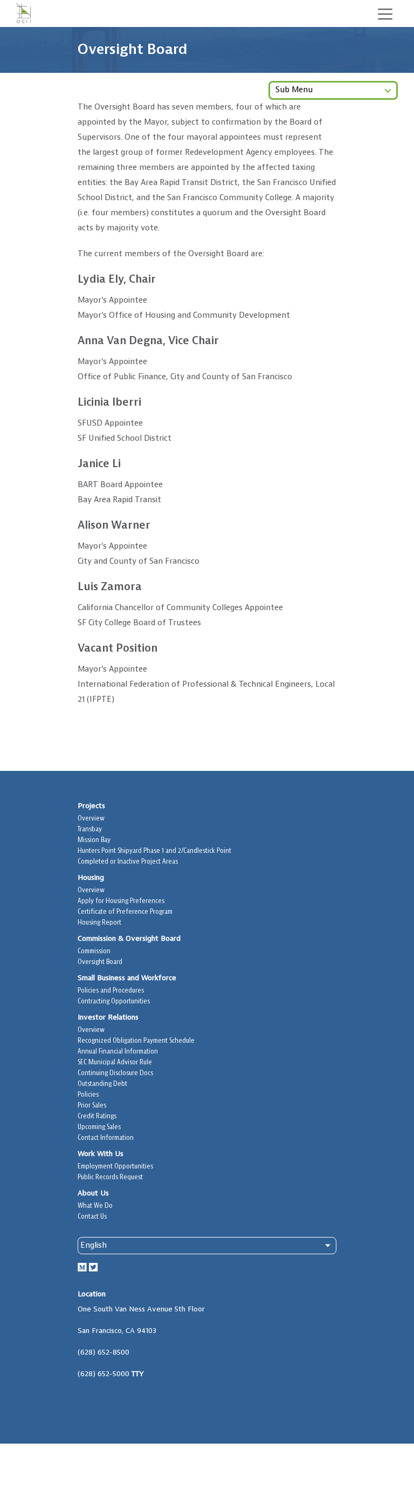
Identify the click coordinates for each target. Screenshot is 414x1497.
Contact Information (106, 1137)
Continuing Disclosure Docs (115, 1073)
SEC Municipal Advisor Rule (115, 1062)
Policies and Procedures (111, 990)
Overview (91, 818)
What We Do (95, 1205)
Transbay (90, 829)
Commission (94, 951)
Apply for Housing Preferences (121, 901)
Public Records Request (110, 1177)
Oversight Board (100, 962)
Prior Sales (92, 1105)
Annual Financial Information (118, 1051)
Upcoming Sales (99, 1127)
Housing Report (99, 922)
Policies (88, 1094)
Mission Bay (94, 840)
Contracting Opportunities (114, 1001)
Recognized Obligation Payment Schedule (136, 1040)
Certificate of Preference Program (125, 911)
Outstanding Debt (102, 1084)
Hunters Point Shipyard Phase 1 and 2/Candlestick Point (154, 851)
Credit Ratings (97, 1116)
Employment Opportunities (115, 1166)
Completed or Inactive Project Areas (128, 861)
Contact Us (92, 1216)
